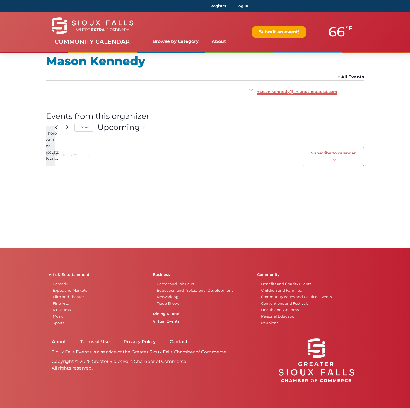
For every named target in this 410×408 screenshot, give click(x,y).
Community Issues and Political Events (296, 297)
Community (268, 274)
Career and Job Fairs (175, 284)
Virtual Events (166, 321)
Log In (242, 6)
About (219, 41)
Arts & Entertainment (69, 274)
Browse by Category (176, 41)
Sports (58, 323)
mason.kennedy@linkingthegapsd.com (297, 91)
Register (218, 6)
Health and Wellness (280, 310)
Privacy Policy (140, 341)
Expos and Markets (70, 290)
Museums (62, 310)
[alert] (50, 146)
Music (58, 316)
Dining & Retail (167, 314)
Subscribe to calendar (333, 153)
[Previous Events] (56, 127)
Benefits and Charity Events (286, 284)
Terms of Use (95, 341)
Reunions (269, 323)
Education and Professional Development (195, 290)
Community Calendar (92, 41)
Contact (179, 341)
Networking (168, 297)
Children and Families (281, 290)
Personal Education (279, 316)
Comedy (60, 284)
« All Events (350, 77)
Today (84, 127)
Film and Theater (68, 297)
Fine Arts (61, 303)
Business (161, 274)
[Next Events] (67, 127)
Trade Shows (168, 303)
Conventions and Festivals (284, 303)
